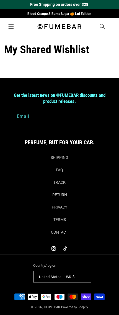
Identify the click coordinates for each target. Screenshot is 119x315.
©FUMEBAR (52, 307)
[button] (11, 26)
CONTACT (59, 232)
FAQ (59, 170)
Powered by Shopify (74, 307)
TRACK (59, 182)
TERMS (59, 219)
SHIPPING (59, 157)
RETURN (59, 195)
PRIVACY (59, 207)
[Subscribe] (101, 116)
